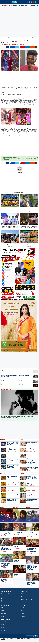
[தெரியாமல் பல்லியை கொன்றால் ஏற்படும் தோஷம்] (35, 371)
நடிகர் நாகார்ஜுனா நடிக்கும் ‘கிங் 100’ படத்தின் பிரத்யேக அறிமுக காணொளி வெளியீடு (5, 517)
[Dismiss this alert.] (37, 157)
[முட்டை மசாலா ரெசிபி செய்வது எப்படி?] (3, 484)
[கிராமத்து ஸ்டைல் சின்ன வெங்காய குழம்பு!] (3, 489)
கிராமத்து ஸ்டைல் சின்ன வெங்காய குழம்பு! (11, 488)
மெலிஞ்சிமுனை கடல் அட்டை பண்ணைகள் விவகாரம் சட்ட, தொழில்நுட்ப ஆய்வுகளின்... (10, 227)
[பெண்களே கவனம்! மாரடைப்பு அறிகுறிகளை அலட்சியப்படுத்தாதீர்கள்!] (23, 484)
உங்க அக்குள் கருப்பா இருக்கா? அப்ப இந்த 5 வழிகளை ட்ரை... (30, 449)
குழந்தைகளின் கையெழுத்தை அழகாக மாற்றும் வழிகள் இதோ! (32, 468)
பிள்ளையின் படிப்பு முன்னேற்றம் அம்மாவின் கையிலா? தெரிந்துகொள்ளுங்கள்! (31, 455)
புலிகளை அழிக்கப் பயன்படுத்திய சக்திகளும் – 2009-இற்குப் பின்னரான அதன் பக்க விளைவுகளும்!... (32, 567)
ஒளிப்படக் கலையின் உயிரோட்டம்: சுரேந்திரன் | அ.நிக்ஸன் (32, 583)
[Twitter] (30, 2)
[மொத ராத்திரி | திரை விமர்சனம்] (19, 527)
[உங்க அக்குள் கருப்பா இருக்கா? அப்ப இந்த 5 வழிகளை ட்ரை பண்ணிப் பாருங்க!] (23, 450)
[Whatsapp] (35, 2)
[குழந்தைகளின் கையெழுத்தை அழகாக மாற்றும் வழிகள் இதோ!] (23, 469)
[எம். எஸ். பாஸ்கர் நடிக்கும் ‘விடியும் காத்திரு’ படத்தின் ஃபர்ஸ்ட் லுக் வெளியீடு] (6, 527)
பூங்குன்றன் (7, 44)
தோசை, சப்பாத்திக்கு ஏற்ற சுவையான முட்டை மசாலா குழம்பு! (12, 500)
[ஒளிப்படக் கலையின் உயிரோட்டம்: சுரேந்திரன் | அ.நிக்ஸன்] (32, 577)
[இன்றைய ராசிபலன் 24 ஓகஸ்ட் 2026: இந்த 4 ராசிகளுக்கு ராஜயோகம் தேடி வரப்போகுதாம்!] (3, 450)
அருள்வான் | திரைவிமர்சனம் (17, 561)
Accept (3, 639)
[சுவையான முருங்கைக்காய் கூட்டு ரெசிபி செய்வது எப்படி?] (3, 495)
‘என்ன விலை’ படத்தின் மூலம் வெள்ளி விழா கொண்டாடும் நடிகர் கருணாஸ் (5, 565)
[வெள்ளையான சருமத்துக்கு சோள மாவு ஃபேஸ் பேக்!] (23, 444)
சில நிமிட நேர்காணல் (9, 37)
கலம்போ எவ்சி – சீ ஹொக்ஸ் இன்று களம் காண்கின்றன (10, 209)
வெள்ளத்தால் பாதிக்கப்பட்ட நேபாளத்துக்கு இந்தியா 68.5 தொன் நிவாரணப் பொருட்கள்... (29, 227)
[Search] (37, 2)
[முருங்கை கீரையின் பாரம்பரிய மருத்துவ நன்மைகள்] (23, 489)
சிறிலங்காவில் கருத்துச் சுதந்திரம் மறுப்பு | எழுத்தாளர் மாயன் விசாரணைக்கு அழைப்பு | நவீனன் (32, 550)
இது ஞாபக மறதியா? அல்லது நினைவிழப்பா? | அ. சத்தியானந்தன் (12, 384)
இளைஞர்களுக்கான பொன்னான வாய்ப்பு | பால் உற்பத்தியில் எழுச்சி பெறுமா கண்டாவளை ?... (32, 534)
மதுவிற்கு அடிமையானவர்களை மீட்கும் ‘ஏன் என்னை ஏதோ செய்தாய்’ (6, 549)
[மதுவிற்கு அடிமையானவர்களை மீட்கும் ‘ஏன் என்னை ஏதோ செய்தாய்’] (6, 542)
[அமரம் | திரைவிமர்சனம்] (19, 515)
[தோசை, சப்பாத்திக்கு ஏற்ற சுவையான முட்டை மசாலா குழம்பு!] (3, 501)
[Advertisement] (19, 15)
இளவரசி (9, 445)
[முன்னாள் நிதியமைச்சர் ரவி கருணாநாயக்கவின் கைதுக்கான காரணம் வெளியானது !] (29, 200)
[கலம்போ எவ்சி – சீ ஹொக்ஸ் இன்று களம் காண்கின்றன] (10, 200)
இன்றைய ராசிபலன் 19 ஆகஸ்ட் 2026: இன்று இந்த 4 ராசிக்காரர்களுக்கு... (13, 466)
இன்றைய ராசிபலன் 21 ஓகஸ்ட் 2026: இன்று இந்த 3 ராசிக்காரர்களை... (12, 460)
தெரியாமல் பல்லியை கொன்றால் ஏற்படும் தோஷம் (10, 370)
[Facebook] (28, 2)
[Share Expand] (36, 47)
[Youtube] (33, 2)
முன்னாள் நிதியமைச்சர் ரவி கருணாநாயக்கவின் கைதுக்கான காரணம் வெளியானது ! (29, 209)
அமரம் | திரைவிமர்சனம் (17, 518)
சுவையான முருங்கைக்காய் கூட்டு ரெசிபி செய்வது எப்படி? (12, 494)
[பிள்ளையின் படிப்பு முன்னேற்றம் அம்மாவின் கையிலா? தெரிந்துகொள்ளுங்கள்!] (23, 456)
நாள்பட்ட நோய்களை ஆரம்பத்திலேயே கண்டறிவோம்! (30, 494)
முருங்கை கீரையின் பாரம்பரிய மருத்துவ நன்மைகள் (32, 488)
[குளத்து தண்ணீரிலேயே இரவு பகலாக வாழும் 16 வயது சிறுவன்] (35, 381)
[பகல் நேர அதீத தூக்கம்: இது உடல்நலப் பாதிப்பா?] (23, 501)
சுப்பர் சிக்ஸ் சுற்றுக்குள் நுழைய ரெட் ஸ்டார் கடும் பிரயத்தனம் (29, 244)
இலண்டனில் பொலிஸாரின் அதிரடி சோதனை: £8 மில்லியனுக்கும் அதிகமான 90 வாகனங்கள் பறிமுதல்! (15, 376)
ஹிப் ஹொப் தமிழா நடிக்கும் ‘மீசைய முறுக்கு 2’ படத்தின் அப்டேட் (6, 580)
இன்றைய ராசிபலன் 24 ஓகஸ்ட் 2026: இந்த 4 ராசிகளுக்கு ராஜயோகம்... (12, 449)
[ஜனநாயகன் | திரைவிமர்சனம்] (19, 541)
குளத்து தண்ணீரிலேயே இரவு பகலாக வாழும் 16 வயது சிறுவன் (12, 380)
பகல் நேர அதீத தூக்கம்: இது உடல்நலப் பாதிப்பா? (31, 500)
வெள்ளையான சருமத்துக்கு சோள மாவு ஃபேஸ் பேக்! (31, 443)
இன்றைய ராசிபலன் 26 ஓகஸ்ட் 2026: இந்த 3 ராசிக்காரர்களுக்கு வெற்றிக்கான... (12, 443)
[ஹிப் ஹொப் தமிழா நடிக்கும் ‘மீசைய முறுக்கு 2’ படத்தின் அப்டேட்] (6, 574)
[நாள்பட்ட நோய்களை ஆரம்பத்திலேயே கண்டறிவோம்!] (23, 495)
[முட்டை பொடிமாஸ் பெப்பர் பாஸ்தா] (3, 478)
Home (3, 37)
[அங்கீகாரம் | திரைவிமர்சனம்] (19, 569)
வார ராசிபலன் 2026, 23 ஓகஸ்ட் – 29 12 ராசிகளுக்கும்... (12, 454)
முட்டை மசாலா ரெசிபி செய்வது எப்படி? (13, 483)
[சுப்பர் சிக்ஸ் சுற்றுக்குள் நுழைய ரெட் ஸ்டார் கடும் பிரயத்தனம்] (29, 236)
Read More (7, 639)
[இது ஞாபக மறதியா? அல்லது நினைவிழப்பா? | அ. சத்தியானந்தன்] (35, 385)
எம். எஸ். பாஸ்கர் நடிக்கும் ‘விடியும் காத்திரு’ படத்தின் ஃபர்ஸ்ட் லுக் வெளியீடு (6, 533)
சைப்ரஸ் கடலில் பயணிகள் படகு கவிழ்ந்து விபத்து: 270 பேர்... (10, 244)
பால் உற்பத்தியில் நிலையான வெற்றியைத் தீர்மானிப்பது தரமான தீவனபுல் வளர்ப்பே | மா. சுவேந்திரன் (32, 516)
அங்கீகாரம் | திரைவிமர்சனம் (17, 575)
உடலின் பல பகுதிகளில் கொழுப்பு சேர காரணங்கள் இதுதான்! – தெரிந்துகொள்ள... (31, 477)
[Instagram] (32, 2)
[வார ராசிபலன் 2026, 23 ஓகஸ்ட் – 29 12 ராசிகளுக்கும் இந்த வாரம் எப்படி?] (3, 456)
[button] (11, 5)
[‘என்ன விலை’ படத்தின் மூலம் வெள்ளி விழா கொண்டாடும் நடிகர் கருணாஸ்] (6, 558)
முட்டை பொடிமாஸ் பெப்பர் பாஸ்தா (12, 477)
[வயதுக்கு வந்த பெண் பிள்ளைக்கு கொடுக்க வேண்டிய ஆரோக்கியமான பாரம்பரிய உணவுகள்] (23, 462)
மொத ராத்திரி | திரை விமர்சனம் (18, 533)
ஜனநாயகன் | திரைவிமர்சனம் (17, 547)
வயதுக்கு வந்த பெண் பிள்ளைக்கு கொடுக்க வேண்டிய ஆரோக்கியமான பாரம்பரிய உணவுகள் (31, 462)
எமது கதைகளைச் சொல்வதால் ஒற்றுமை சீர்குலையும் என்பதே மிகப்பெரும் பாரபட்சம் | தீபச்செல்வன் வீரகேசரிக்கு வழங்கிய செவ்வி (17, 417)
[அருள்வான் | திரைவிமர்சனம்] (19, 555)
